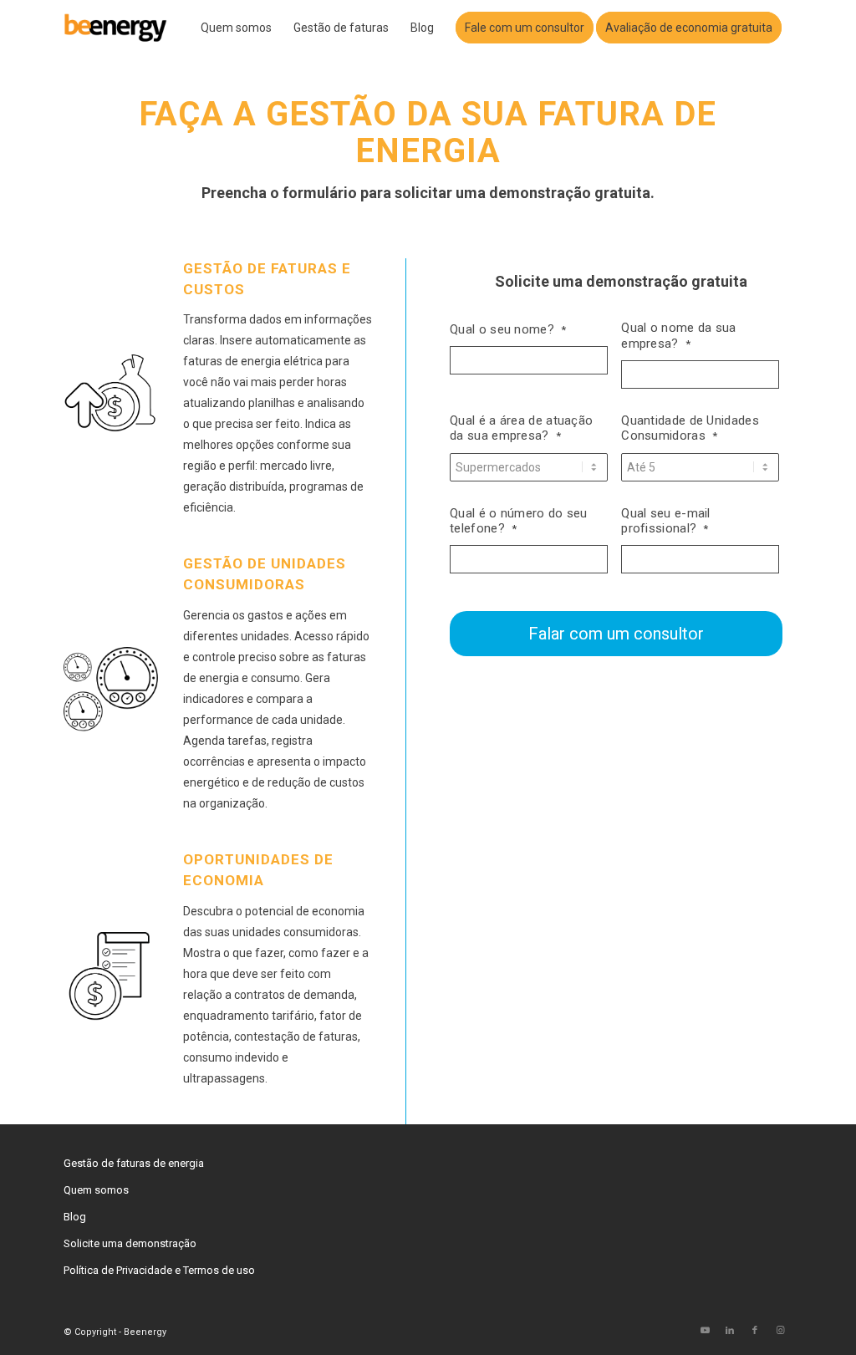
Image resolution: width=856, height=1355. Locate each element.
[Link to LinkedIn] (729, 1330)
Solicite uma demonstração (130, 1243)
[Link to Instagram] (779, 1330)
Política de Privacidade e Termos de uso (159, 1270)
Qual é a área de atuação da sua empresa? (521, 428)
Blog (75, 1216)
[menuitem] (236, 28)
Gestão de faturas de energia (134, 1163)
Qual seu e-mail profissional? (666, 521)
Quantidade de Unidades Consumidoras (690, 428)
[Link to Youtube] (704, 1330)
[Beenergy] (116, 28)
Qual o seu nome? (508, 329)
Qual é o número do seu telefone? (519, 521)
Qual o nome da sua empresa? (678, 335)
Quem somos (96, 1190)
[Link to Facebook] (754, 1330)
